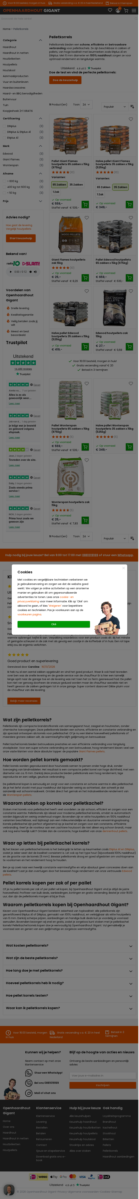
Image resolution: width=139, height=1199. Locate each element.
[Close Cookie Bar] (123, 568)
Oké (53, 624)
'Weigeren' (55, 606)
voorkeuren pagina (29, 614)
